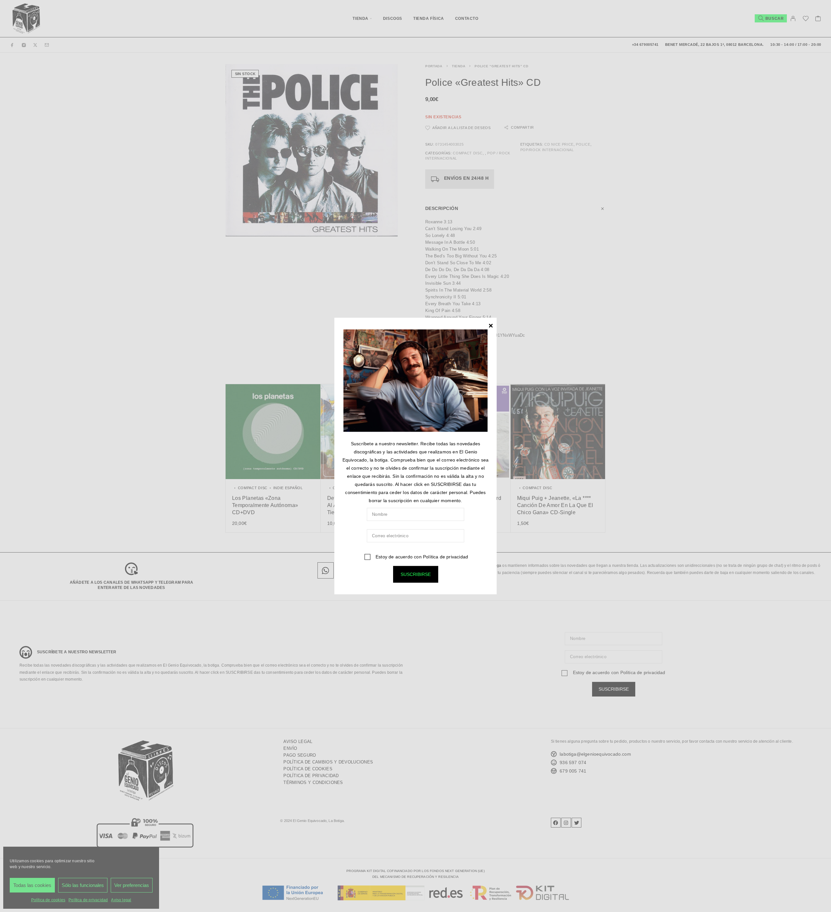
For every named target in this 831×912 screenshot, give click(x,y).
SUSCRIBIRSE (416, 574)
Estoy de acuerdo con (421, 556)
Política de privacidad (445, 556)
